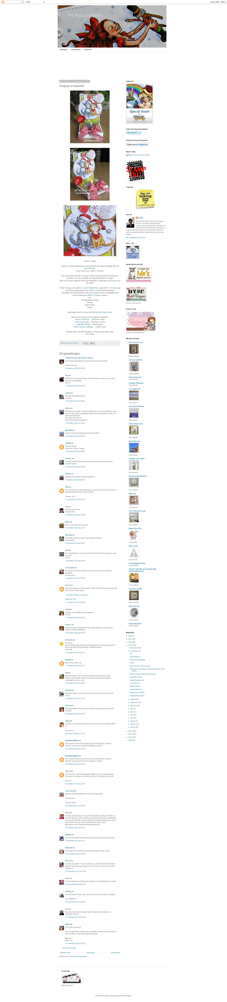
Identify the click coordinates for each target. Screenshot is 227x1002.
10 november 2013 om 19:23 (75, 902)
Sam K (67, 585)
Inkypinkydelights (71, 740)
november (134, 651)
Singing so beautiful (137, 692)
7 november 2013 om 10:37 (75, 499)
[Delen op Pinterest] (93, 343)
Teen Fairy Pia (135, 683)
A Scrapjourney (134, 389)
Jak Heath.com (134, 441)
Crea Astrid (69, 791)
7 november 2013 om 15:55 (75, 561)
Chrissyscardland (135, 360)
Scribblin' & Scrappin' (137, 459)
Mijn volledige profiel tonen (135, 237)
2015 (130, 639)
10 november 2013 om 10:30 (75, 871)
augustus (133, 706)
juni (131, 712)
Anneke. (68, 458)
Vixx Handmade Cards (137, 511)
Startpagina (63, 49)
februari (133, 724)
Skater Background (137, 680)
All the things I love (136, 424)
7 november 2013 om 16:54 (75, 602)
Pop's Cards (133, 546)
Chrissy (68, 891)
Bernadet (68, 430)
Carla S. (68, 625)
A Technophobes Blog (137, 563)
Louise (67, 393)
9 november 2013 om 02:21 (75, 828)
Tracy (67, 878)
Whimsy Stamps (94, 295)
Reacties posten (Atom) (78, 956)
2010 (130, 737)
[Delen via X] (88, 343)
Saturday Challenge (136, 383)
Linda (67, 609)
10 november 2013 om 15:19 (75, 884)
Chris (67, 813)
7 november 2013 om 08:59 (75, 436)
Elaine (67, 924)
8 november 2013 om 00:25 (75, 714)
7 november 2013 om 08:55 (75, 423)
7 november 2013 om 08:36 (75, 386)
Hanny (67, 408)
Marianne (68, 535)
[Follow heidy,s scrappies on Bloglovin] (134, 134)
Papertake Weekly (83, 324)
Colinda (68, 443)
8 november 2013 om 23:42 (75, 806)
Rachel (67, 861)
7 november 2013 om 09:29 (75, 480)
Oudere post (115, 953)
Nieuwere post (65, 953)
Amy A (67, 771)
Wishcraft (68, 848)
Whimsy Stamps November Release (143, 674)
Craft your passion (82, 322)
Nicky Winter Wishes (137, 696)
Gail (66, 673)
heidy (140, 218)
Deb (66, 550)
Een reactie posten (69, 948)
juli (131, 709)
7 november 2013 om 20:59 (75, 633)
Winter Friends (135, 686)
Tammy (68, 705)
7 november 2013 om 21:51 (75, 653)
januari (133, 727)
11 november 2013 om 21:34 (75, 917)
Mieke (67, 522)
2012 (130, 731)
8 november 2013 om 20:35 (75, 749)
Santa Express (135, 657)
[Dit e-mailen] (83, 343)
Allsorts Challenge (82, 319)
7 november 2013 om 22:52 (75, 683)
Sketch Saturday (135, 377)
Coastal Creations (135, 589)
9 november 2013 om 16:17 (75, 841)
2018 (130, 636)
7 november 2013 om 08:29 (75, 368)
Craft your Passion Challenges (77, 595)
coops (67, 721)
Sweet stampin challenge (83, 327)
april (132, 718)
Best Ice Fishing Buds (137, 660)
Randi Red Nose (136, 677)
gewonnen (88, 49)
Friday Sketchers (135, 624)
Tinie (67, 487)
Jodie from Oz (134, 606)
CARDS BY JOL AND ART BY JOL (78, 358)
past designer (76, 49)
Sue (66, 375)
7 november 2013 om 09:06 (75, 467)
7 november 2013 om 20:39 (75, 618)
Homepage (91, 953)
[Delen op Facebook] (91, 343)
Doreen (68, 474)
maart (132, 721)
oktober (133, 699)
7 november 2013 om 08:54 (75, 401)
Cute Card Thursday (136, 406)
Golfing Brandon (136, 689)
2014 (130, 642)
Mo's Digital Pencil (92, 288)
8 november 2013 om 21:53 (75, 784)
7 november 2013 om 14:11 (75, 543)
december (134, 648)
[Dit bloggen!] (86, 343)
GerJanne (69, 640)
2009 (130, 740)
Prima (132, 663)
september (134, 702)
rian (66, 507)
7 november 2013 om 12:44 (75, 528)
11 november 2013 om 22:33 (75, 943)
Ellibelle (68, 835)
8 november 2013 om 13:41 (75, 733)
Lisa (66, 909)
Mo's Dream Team (105, 312)
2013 (130, 645)
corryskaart (69, 568)
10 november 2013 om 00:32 (75, 854)
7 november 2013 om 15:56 (75, 578)
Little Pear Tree (70, 599)
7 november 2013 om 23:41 (75, 698)
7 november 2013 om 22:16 (75, 666)
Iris (131, 654)
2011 (130, 734)
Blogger (128, 996)
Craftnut (68, 690)
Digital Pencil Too (135, 528)
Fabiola (68, 660)
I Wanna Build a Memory (138, 476)
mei (131, 715)
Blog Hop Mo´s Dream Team (140, 666)
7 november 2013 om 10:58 (75, 515)
